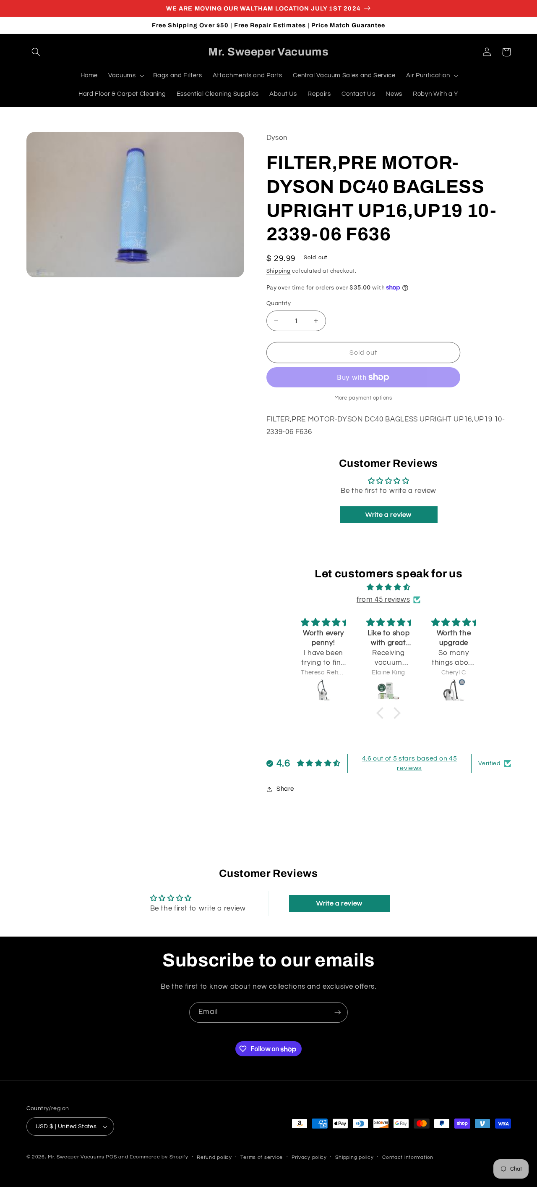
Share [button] (285, 789)
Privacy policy (309, 1157)
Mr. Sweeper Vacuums (76, 1157)
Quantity (278, 303)
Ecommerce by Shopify (159, 1157)
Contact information (407, 1157)
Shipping (278, 271)
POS (111, 1157)
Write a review (388, 514)
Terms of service (261, 1157)
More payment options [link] (363, 398)
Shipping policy (354, 1157)
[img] (388, 587)
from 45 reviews (383, 599)
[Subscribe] (337, 1012)
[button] (36, 52)
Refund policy (214, 1157)
